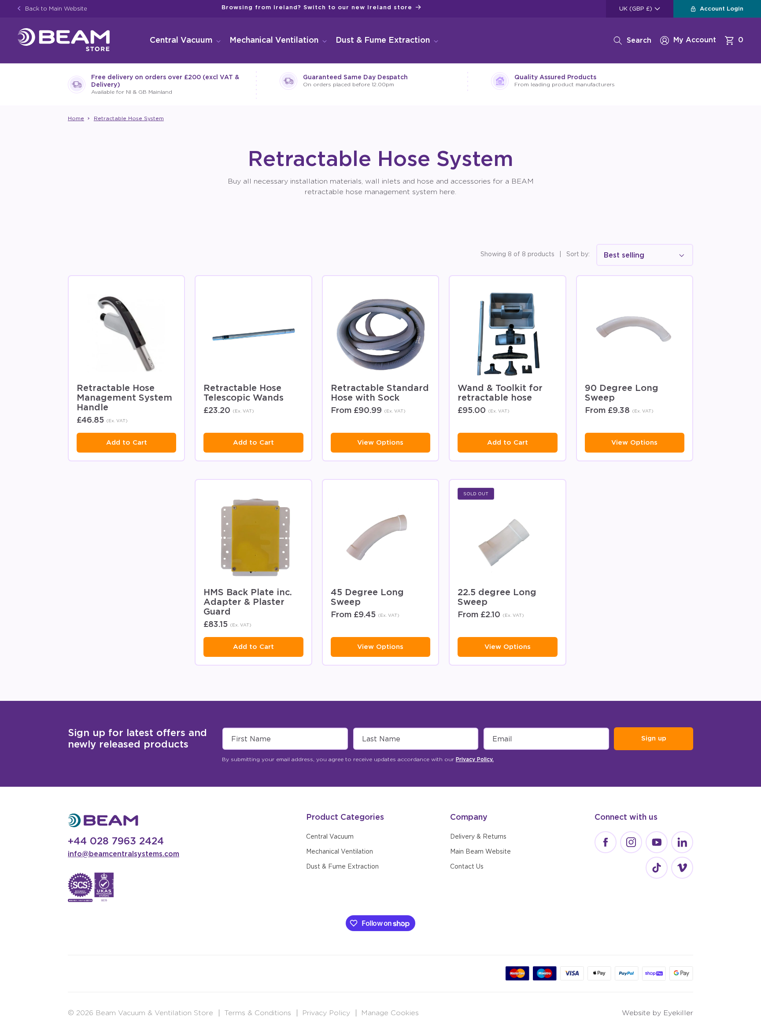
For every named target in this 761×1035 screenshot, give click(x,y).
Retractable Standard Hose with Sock (380, 393)
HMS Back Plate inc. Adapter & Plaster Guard (247, 602)
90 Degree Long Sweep (621, 393)
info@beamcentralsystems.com (123, 854)
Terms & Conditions (257, 1013)
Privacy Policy (326, 1013)
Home (76, 118)
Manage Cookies (390, 1013)
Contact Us (467, 867)
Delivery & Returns (478, 837)
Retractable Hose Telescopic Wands (243, 393)
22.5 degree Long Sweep (497, 597)
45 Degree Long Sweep (367, 597)
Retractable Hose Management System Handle (124, 398)
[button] (184, 40)
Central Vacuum (181, 40)
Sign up (653, 738)
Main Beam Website (480, 852)
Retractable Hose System (129, 118)
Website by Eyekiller (657, 1013)
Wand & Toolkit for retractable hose (500, 393)
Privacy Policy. (475, 759)
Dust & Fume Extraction (383, 40)
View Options (380, 442)
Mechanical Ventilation (273, 40)
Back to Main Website (55, 9)
